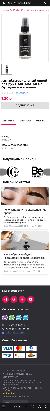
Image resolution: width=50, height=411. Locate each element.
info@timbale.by (16, 332)
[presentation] (3, 172)
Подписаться (25, 105)
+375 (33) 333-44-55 (18, 3)
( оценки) (17, 397)
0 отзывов (22, 93)
